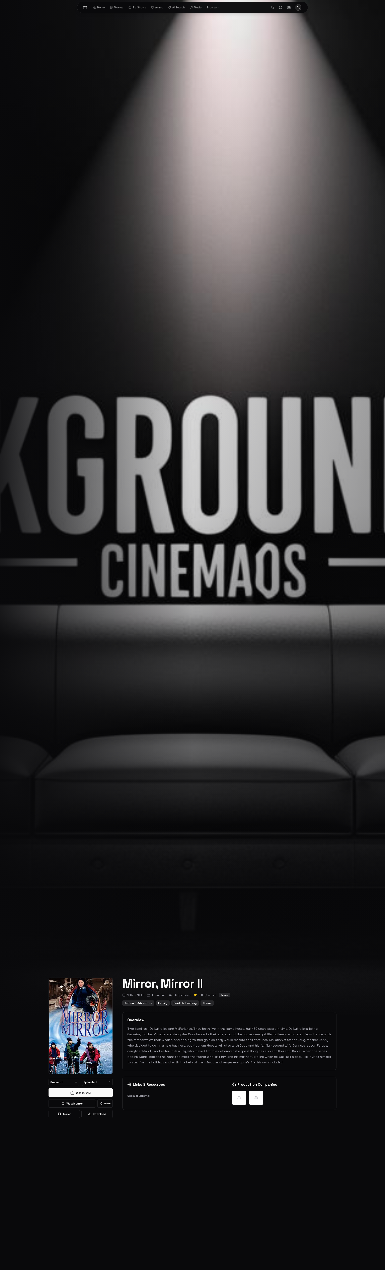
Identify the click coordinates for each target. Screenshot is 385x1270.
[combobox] (64, 1082)
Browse (212, 7)
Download (99, 1114)
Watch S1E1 (83, 1093)
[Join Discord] (289, 7)
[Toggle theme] (281, 7)
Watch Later (74, 1103)
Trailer (67, 1114)
